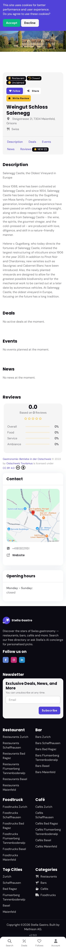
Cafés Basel (43, 840)
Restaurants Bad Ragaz (14, 756)
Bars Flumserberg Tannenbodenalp (47, 757)
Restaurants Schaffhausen (12, 745)
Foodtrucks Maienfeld (10, 857)
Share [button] (35, 90)
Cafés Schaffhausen (44, 815)
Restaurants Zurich (15, 737)
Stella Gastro (22, 620)
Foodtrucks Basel (14, 849)
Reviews (33, 149)
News (10, 149)
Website (18, 555)
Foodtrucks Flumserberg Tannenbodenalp (14, 838)
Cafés (44, 889)
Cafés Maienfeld (46, 846)
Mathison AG (32, 929)
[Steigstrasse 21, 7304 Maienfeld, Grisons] (33, 515)
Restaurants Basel (15, 779)
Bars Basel (42, 766)
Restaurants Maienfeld (11, 787)
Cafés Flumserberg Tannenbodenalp (48, 832)
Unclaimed (18, 82)
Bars (44, 883)
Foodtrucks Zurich (15, 807)
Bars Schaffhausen (47, 743)
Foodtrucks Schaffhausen (12, 815)
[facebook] (6, 660)
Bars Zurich (43, 737)
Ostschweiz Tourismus (19, 463)
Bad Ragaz (10, 889)
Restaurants (49, 876)
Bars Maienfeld (45, 772)
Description (15, 142)
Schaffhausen (12, 883)
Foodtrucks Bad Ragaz (13, 826)
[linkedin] (22, 660)
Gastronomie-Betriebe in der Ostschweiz (27, 459)
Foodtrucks (48, 895)
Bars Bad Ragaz (45, 749)
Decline (30, 23)
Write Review (20, 98)
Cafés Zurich (43, 807)
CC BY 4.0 (9, 468)
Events (46, 142)
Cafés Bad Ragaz (46, 823)
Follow (16, 90)
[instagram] (14, 660)
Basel (6, 905)
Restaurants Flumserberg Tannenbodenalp (14, 768)
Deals (32, 142)
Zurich (7, 876)
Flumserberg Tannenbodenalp (14, 897)
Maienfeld (9, 912)
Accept (11, 23)
